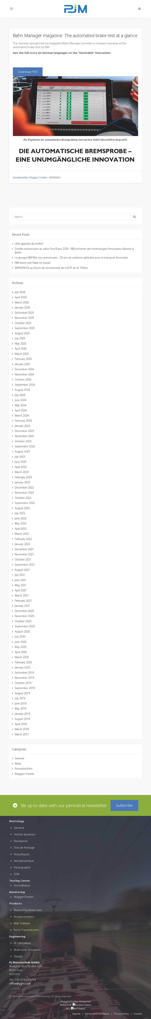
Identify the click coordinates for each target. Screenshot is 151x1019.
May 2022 (20, 523)
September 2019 (25, 688)
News (18, 763)
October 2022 (23, 497)
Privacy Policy (121, 1013)
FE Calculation (22, 943)
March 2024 (22, 415)
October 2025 (23, 323)
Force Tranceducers (26, 930)
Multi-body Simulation (27, 949)
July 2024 (20, 395)
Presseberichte (20, 177)
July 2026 (20, 292)
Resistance (21, 841)
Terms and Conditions (97, 1013)
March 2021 (22, 595)
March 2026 (22, 302)
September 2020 (25, 626)
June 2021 (20, 580)
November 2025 (24, 318)
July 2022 (20, 513)
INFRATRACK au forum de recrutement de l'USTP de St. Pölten (51, 268)
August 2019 (22, 693)
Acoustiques (21, 854)
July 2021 (20, 575)
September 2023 (25, 446)
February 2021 (23, 600)
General (19, 758)
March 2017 (22, 734)
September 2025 (25, 328)
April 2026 (21, 297)
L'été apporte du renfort (29, 243)
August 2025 (22, 333)
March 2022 (22, 533)
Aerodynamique (24, 861)
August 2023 (22, 451)
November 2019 (24, 677)
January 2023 (22, 482)
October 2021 (23, 559)
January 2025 (22, 364)
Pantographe (22, 867)
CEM (16, 874)
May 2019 (20, 708)
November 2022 (24, 492)
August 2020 (22, 631)
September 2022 (25, 503)
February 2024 (23, 420)
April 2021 (21, 590)
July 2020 (20, 636)
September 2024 (25, 384)
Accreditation (22, 885)
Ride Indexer (22, 923)
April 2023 (21, 467)
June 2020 (20, 641)
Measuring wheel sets (28, 910)
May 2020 (20, 647)
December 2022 (24, 487)
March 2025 (22, 354)
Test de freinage (24, 847)
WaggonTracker (24, 897)
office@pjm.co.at (20, 983)
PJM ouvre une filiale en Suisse (32, 262)
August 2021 (22, 569)
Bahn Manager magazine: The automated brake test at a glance (75, 35)
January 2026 (22, 307)
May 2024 (20, 405)
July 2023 (20, 456)
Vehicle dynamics (24, 834)
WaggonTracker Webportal (76, 1001)
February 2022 (23, 539)
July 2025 (20, 338)
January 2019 (22, 713)
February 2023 (23, 477)
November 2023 (24, 436)
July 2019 (20, 698)
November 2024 (24, 374)
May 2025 (20, 343)
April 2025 (21, 348)
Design (18, 956)
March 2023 (22, 472)
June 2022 (20, 518)
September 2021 (25, 564)
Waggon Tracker (38, 177)
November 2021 (24, 554)
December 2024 (24, 369)
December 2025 (24, 312)
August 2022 (22, 508)
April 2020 (21, 652)
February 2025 (23, 359)
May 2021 (20, 585)
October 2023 (23, 441)
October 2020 (23, 621)
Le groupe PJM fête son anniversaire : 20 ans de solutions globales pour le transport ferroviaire (71, 257)
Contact (138, 1013)
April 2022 (21, 528)
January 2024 (22, 426)
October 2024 (23, 379)
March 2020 (22, 657)
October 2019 (23, 683)
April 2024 (21, 410)
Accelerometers (24, 916)
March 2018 (22, 729)
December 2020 (24, 611)
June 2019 (20, 703)
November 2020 (24, 616)
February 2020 (23, 662)
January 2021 (22, 605)
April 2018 (21, 724)
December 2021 (24, 549)
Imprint (76, 1013)
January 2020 (22, 667)
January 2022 (22, 544)
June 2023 (20, 461)
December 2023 (24, 431)
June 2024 (20, 400)
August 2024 (22, 390)
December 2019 (24, 672)
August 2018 (22, 719)
